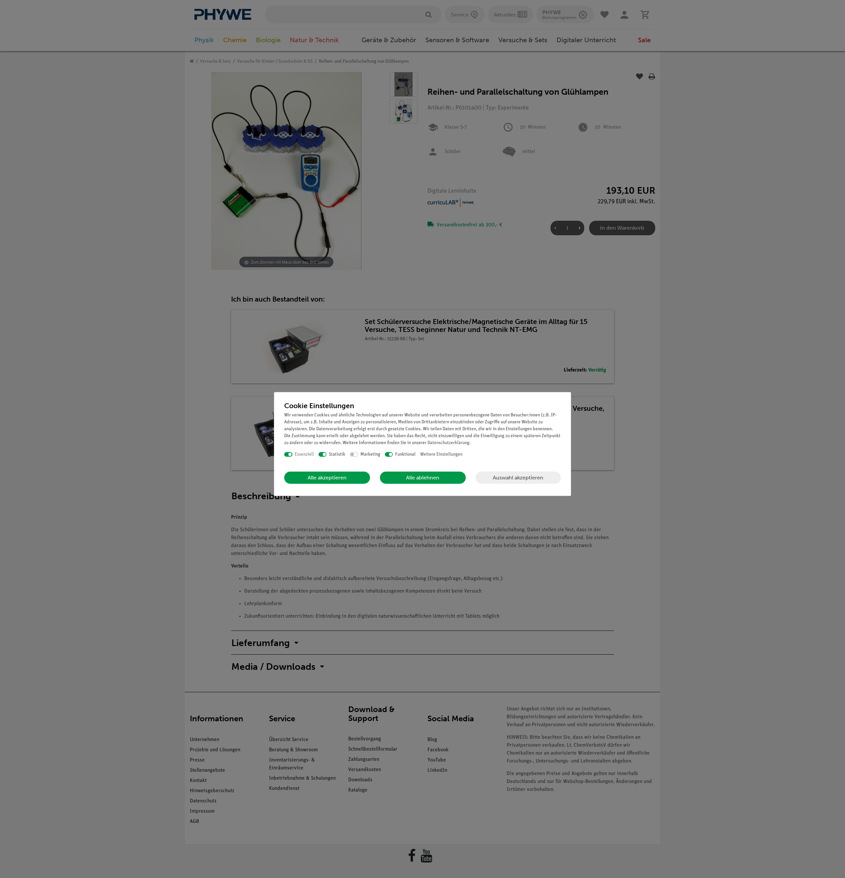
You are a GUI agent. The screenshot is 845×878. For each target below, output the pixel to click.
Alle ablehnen (422, 477)
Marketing (370, 454)
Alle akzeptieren (327, 477)
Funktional (405, 454)
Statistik (337, 454)
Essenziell (304, 454)
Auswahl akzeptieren (518, 477)
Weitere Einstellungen (441, 454)
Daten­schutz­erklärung (448, 442)
